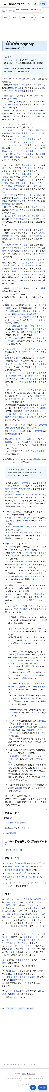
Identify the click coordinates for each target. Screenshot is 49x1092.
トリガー (23, 425)
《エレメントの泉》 (30, 552)
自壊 (4, 180)
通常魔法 (40, 130)
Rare (41, 867)
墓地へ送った (35, 937)
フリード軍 (26, 520)
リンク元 (42, 17)
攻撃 (17, 576)
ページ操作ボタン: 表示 (32, 1078)
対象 (31, 201)
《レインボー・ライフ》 (24, 399)
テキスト (15, 462)
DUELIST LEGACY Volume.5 (26, 494)
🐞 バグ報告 (31, 1074)
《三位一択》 (11, 414)
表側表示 (27, 899)
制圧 (21, 308)
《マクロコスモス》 (22, 960)
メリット (22, 271)
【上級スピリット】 (26, 262)
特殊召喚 (25, 990)
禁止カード (24, 417)
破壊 (8, 174)
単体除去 (6, 204)
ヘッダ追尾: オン (14, 1078)
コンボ (11, 171)
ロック (7, 207)
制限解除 (13, 434)
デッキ (21, 943)
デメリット (26, 180)
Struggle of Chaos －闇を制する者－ (20, 78)
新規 (43, 4)
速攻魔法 (6, 81)
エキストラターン (13, 349)
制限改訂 (11, 428)
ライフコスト (23, 600)
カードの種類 (29, 314)
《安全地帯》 (10, 195)
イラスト (9, 511)
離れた (40, 195)
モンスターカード (17, 317)
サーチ (7, 294)
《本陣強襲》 (38, 532)
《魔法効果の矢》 (20, 905)
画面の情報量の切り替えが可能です (28, 10)
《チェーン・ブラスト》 (17, 940)
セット (14, 552)
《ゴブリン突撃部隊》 (21, 532)
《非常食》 (11, 1008)
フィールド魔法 (11, 104)
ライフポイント (11, 90)
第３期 (8, 494)
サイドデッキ (25, 352)
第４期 (36, 253)
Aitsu (24, 1074)
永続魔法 (37, 899)
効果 (29, 90)
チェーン (39, 133)
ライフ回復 (28, 210)
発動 (30, 130)
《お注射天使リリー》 (21, 555)
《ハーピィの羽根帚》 (25, 154)
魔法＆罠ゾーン (26, 101)
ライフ (23, 663)
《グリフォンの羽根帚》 (26, 439)
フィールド (23, 84)
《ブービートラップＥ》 (33, 756)
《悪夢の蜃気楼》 (35, 235)
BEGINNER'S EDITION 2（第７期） (21, 877)
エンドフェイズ (20, 376)
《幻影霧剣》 (14, 756)
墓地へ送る (17, 87)
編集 (6, 17)
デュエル (12, 764)
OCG (14, 110)
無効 (20, 186)
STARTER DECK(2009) (21, 503)
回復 (22, 90)
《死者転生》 (36, 657)
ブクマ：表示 (24, 1084)
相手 (12, 154)
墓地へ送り (15, 210)
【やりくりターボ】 (11, 247)
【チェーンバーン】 (13, 216)
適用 (12, 952)
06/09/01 (39, 431)
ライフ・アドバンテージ (29, 110)
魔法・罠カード (36, 84)
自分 (16, 84)
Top (3, 11)
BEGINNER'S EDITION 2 (16, 870)
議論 (32, 17)
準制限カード (23, 428)
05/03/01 (43, 425)
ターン (8, 376)
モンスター (23, 201)
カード (15, 98)
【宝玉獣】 (15, 268)
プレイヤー (16, 606)
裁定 (7, 491)
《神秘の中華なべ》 (33, 411)
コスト (19, 145)
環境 (43, 253)
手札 (33, 320)
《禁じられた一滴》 (18, 311)
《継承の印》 (8, 177)
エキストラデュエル (32, 349)
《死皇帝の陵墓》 (29, 259)
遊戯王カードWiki (17, 3)
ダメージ (26, 920)
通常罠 (25, 133)
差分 (14, 17)
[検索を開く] (35, 3)
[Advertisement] (24, 28)
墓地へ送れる (33, 168)
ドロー (15, 235)
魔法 (20, 1008)
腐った (30, 113)
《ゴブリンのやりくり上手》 (17, 244)
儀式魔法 (16, 133)
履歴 (23, 17)
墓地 (40, 482)
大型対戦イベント (29, 408)
